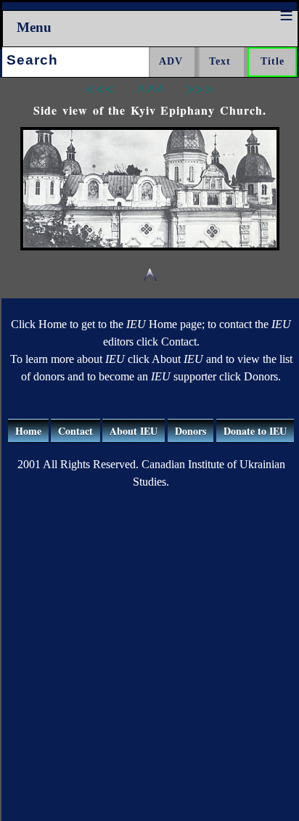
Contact (75, 430)
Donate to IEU (255, 430)
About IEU (133, 430)
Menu (34, 27)
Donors (190, 430)
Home (28, 430)
